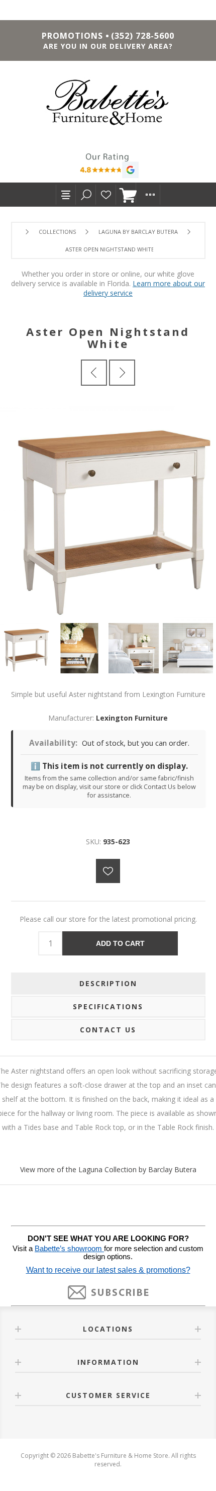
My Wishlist (106, 195)
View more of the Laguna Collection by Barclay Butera (108, 1169)
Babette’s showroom (69, 1249)
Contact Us (108, 1029)
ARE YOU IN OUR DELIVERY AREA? (108, 46)
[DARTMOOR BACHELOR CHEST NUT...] (122, 373)
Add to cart (120, 943)
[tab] (108, 984)
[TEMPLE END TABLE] (94, 373)
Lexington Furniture (132, 718)
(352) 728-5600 (142, 35)
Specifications (108, 1006)
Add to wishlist (108, 871)
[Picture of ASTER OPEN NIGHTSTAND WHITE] (27, 648)
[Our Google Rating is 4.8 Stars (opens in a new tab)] (108, 167)
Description (108, 983)
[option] (27, 648)
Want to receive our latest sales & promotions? (108, 1270)
